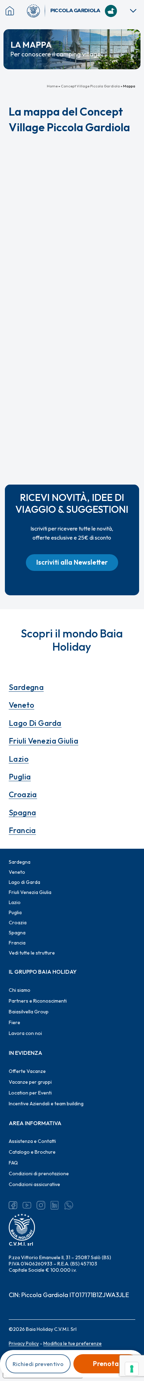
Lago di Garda (35, 723)
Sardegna (26, 687)
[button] (72, 562)
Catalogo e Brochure (32, 1152)
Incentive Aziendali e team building (46, 1103)
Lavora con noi (25, 1033)
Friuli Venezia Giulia (43, 741)
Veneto (22, 705)
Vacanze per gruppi (30, 1082)
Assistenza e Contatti (32, 1141)
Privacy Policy (24, 1343)
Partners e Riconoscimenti (38, 1001)
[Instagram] (41, 1205)
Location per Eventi (30, 1093)
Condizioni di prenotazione (39, 1173)
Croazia (23, 794)
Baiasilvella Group (29, 1012)
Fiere (14, 1022)
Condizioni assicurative (34, 1184)
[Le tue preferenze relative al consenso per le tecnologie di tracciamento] (131, 1368)
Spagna (22, 812)
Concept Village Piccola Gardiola (90, 86)
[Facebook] (13, 1205)
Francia (22, 830)
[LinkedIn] (55, 1205)
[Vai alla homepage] (36, 10)
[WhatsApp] (69, 1205)
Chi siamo (19, 990)
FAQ (13, 1163)
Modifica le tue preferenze (72, 1343)
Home (52, 86)
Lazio (19, 759)
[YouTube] (27, 1205)
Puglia (20, 777)
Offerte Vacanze (27, 1071)
